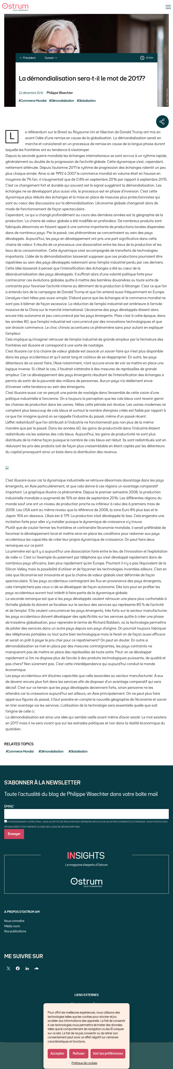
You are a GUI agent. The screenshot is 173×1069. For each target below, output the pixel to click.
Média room (12, 926)
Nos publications (15, 931)
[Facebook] (18, 968)
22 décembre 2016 (31, 93)
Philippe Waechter (60, 93)
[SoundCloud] (36, 968)
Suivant (49, 58)
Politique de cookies (84, 1063)
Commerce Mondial (33, 100)
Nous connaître (14, 921)
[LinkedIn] (27, 968)
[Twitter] (8, 968)
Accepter (57, 1053)
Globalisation (87, 100)
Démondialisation (62, 100)
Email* (9, 806)
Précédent (28, 58)
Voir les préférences (108, 1053)
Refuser (79, 1053)
